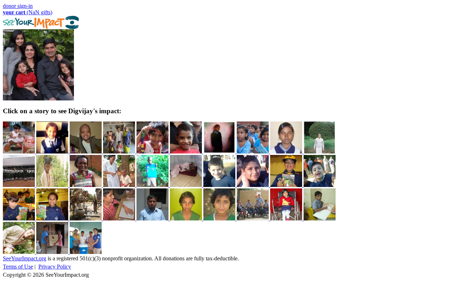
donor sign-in (18, 6)
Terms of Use (18, 267)
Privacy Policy (54, 267)
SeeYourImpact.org (24, 258)
